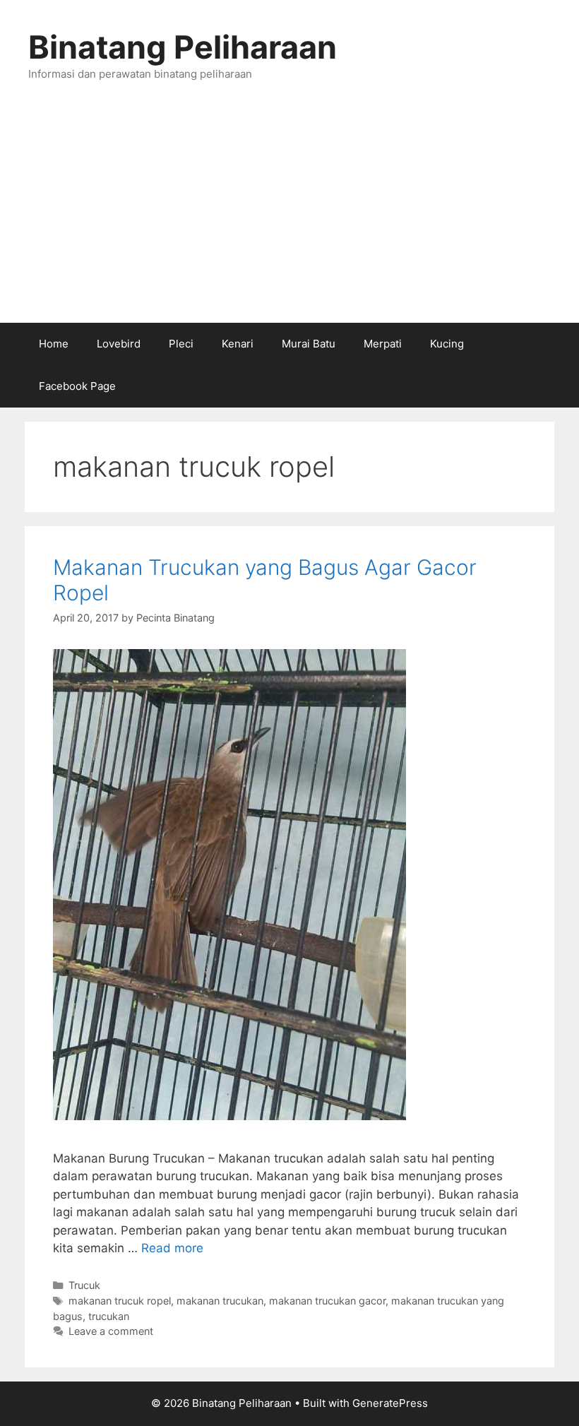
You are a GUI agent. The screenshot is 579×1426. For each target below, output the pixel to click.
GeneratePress (390, 1403)
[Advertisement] (289, 217)
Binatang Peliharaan (182, 47)
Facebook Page (77, 386)
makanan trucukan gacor (327, 1301)
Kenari (237, 343)
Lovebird (119, 343)
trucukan (108, 1316)
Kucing (447, 343)
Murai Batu (308, 343)
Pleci (181, 343)
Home (53, 343)
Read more (172, 1248)
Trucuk (84, 1285)
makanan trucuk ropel (119, 1301)
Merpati (383, 343)
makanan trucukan (220, 1301)
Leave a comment (110, 1331)
